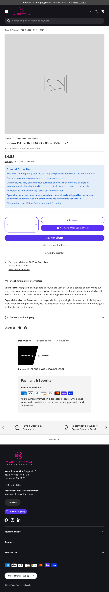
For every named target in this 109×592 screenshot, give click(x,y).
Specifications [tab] (43, 340)
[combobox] (54, 21)
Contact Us (18, 294)
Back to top (54, 439)
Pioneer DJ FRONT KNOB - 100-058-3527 (28, 30)
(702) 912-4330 (13, 484)
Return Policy (33, 203)
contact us (57, 178)
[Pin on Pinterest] (25, 328)
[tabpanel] (54, 358)
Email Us (13, 502)
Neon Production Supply (21, 585)
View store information (19, 269)
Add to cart (72, 220)
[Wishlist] (96, 11)
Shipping (8, 161)
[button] (103, 11)
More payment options (54, 245)
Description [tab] (24, 340)
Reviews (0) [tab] (62, 340)
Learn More (80, 2)
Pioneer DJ (9, 138)
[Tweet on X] (14, 328)
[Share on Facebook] (20, 328)
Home (7, 30)
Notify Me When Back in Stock (74, 228)
